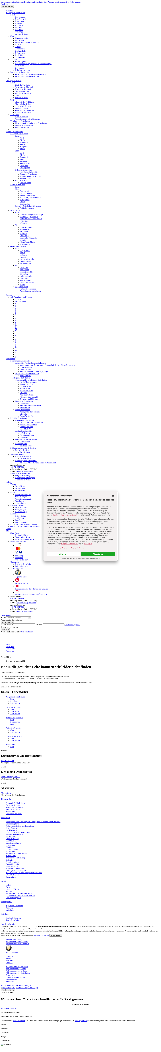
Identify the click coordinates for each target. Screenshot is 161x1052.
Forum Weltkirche (26, 416)
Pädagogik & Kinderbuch (15, 13)
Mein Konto (14, 533)
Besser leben (15, 210)
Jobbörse (13, 59)
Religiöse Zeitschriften (23, 170)
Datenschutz (10, 975)
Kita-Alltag (19, 23)
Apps (12, 724)
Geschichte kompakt (27, 282)
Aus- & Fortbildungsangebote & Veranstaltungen (33, 64)
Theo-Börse (14, 115)
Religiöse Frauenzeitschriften (30, 176)
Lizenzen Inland (21, 507)
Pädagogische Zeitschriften (20, 72)
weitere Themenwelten (14, 132)
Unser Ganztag (25, 369)
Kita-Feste (19, 25)
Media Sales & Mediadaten (20, 473)
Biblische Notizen (26, 391)
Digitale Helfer (20, 51)
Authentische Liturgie (23, 106)
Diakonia (23, 393)
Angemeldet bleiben (10, 627)
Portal (12, 15)
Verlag (8, 482)
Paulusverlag (20, 490)
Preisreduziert (25, 278)
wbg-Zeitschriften (21, 287)
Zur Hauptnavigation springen (32, 2)
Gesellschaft (24, 191)
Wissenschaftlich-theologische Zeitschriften (31, 123)
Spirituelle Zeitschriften (28, 174)
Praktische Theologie (23, 93)
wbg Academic (25, 280)
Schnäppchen (20, 57)
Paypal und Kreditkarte (14, 906)
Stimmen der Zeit (26, 384)
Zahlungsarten (6, 902)
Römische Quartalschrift (29, 397)
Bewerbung (19, 68)
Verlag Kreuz (20, 488)
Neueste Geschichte (27, 259)
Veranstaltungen (21, 301)
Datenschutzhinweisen (41, 935)
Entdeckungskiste (26, 367)
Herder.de (4, 4)
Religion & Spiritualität (19, 134)
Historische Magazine (28, 289)
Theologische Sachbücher (24, 102)
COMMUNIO (25, 386)
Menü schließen (7, 6)
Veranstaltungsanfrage (23, 499)
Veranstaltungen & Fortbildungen (27, 119)
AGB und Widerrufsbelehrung (17, 967)
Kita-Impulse (20, 17)
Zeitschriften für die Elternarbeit (27, 76)
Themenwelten (6, 799)
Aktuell (18, 299)
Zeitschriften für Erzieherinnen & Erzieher (30, 74)
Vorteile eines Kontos (23, 537)
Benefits (18, 520)
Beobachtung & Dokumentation (27, 42)
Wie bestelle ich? (21, 560)
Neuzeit (23, 257)
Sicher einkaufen (16, 568)
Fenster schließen (8, 990)
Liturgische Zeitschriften (24, 125)
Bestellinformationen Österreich (17, 944)
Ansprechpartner (21, 503)
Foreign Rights (20, 510)
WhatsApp (19, 32)
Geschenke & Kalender (28, 238)
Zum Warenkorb (19, 1021)
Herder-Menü (6, 615)
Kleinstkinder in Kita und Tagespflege (34, 371)
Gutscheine (14, 562)
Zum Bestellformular (8, 1008)
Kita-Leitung (20, 21)
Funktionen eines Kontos (24, 539)
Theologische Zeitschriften (20, 121)
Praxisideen (19, 40)
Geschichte (24, 268)
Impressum (10, 981)
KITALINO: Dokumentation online (23, 524)
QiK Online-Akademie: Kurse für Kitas (25, 527)
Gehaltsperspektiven (22, 70)
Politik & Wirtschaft (17, 185)
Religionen (24, 147)
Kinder (22, 149)
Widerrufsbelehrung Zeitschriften (18, 973)
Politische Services (27, 208)
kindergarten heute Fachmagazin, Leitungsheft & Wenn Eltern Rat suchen (47, 365)
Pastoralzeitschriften (22, 127)
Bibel (22, 138)
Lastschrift (19, 558)
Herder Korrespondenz (28, 382)
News (17, 96)
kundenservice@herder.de (26, 603)
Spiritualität (24, 142)
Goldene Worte (25, 183)
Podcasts (18, 28)
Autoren (9, 295)
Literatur (23, 240)
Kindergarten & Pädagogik (25, 478)
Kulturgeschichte (26, 276)
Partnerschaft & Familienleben (31, 219)
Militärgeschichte (26, 272)
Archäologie (24, 270)
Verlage (13, 484)
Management (24, 200)
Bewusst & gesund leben (29, 217)
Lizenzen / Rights (16, 505)
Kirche (22, 144)
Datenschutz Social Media (15, 977)
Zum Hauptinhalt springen (11, 2)
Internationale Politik (27, 195)
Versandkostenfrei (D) (14, 939)
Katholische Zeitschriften (29, 172)
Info (7, 531)
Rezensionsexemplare (23, 495)
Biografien (24, 274)
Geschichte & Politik (23, 480)
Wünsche (23, 223)
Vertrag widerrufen (8, 985)
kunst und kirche (26, 446)
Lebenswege (24, 236)
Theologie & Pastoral (13, 81)
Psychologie (24, 229)
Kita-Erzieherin (21, 19)
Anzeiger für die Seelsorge (30, 412)
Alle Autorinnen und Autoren (21, 297)
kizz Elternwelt (25, 376)
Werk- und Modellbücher (24, 110)
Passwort (38, 625)
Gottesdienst (24, 403)
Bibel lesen (24, 437)
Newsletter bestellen (8, 924)
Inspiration (24, 231)
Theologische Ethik (22, 91)
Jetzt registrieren (27, 632)
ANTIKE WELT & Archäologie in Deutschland (38, 463)
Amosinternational (26, 395)
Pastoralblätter (25, 408)
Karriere (13, 514)
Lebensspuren (25, 442)
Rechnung (19, 556)
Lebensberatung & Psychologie (31, 214)
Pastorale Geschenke (23, 113)
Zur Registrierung (81, 1021)
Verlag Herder (20, 486)
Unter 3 (18, 45)
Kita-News (19, 30)
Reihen (22, 202)
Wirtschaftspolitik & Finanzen (31, 197)
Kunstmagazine (25, 178)
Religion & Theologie (23, 476)
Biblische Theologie (22, 85)
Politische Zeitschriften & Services (28, 206)
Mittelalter (23, 255)
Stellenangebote (21, 62)
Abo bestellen (6, 793)
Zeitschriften (10, 359)
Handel (8, 529)
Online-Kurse (20, 53)
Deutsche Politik (26, 193)
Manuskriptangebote (13, 898)
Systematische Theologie (24, 87)
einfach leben (25, 388)
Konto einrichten (21, 535)
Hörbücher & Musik (27, 242)
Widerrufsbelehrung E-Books (16, 971)
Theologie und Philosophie (30, 399)
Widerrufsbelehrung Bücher (16, 969)
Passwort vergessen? (72, 625)
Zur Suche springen (73, 2)
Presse (12, 493)
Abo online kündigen (23, 985)
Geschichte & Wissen (18, 246)
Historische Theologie (23, 89)
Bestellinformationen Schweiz (17, 942)
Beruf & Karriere (21, 117)
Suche (3, 618)
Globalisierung (25, 261)
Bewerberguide (21, 522)
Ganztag (18, 47)
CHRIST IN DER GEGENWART (33, 422)
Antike (22, 253)
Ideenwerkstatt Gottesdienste (30, 405)
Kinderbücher (20, 55)
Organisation (20, 49)
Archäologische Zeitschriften (30, 291)
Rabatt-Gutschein (21, 566)
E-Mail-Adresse (7, 625)
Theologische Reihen (23, 104)
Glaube (22, 140)
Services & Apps (21, 34)
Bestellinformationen (18, 541)
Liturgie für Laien (21, 108)
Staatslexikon (25, 452)
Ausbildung (19, 66)
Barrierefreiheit (11, 979)
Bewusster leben (26, 227)
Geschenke (24, 166)
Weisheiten (24, 221)
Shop (12, 36)
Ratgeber (23, 234)
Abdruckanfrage (21, 512)
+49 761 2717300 (17, 467)
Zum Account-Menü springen (55, 2)
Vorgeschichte (25, 251)
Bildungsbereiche (21, 38)
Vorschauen (19, 501)
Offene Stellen (20, 516)
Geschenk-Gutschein (23, 564)
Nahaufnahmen (25, 263)
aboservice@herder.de (25, 471)
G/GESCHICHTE (27, 459)
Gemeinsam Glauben (27, 435)
